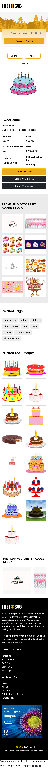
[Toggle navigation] (42, 5)
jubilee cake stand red (36, 492)
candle (7, 332)
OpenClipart (32, 164)
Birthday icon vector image (12, 421)
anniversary (10, 320)
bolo (31, 375)
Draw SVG (7, 667)
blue (25, 326)
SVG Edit (6, 663)
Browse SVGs (24, 41)
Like (24, 63)
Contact (6, 690)
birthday (36, 320)
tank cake (34, 517)
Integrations (8, 698)
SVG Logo (7, 670)
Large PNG (24, 179)
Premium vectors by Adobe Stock (19, 206)
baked (24, 320)
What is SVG (8, 659)
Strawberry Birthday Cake (12, 492)
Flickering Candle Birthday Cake (12, 395)
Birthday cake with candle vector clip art (36, 442)
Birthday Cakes (12, 338)
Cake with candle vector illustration (12, 537)
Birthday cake (23, 332)
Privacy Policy (37, 751)
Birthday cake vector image (12, 515)
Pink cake (34, 422)
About (5, 687)
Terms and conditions (19, 751)
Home (5, 683)
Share (14, 56)
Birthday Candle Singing (12, 466)
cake (34, 326)
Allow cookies (32, 765)
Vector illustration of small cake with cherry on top (36, 392)
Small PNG (24, 186)
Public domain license (13, 694)
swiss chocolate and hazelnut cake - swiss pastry (12, 439)
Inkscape (6, 655)
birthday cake (11, 326)
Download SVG (24, 171)
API (7, 751)
